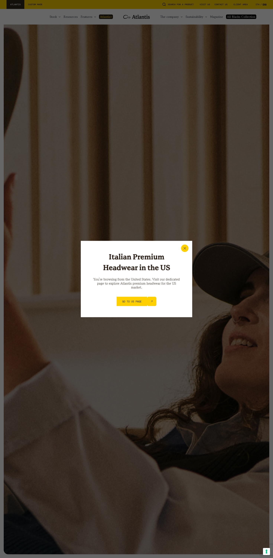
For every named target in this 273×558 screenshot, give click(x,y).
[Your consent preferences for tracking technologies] (266, 551)
